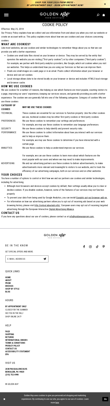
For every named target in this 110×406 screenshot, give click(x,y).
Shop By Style (12, 289)
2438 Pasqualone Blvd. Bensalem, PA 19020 (16, 370)
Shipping (9, 334)
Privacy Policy (12, 346)
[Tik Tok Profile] (97, 246)
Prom (8, 283)
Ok (105, 399)
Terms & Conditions (15, 343)
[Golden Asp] (55, 15)
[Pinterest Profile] (104, 246)
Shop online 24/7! (13, 316)
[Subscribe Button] (45, 258)
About (8, 280)
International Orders (16, 340)
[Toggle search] (98, 15)
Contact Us (11, 348)
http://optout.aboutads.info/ (47, 205)
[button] (6, 15)
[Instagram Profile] (90, 246)
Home (8, 277)
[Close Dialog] (4, 399)
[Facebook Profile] (84, 246)
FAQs (7, 331)
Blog (7, 292)
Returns (9, 337)
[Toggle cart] (104, 15)
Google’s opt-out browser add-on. (91, 197)
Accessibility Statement (17, 351)
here (57, 402)
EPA (7, 354)
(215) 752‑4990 (12, 375)
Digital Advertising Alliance (61, 209)
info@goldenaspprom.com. (81, 216)
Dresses (9, 286)
